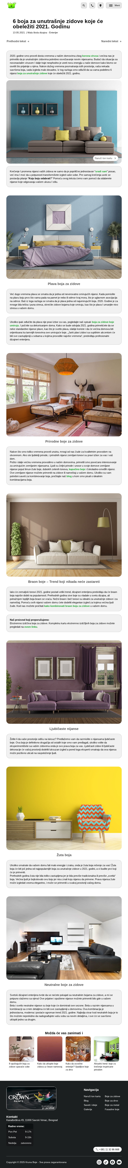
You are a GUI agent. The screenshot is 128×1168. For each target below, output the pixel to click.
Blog (86, 1100)
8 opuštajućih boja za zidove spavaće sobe (19, 1065)
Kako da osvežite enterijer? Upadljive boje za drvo (77, 1066)
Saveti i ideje (90, 1105)
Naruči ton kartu (103, 158)
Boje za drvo (111, 1100)
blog (69, 476)
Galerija (88, 1109)
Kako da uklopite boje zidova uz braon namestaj (49, 1065)
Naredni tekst (109, 41)
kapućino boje (77, 469)
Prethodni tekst (16, 41)
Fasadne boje (112, 1109)
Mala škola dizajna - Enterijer (43, 32)
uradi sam (101, 171)
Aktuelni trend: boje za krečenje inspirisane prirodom (105, 1066)
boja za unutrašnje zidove (32, 73)
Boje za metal (112, 1105)
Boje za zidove (112, 1096)
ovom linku (30, 626)
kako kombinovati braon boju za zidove (67, 606)
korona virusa (90, 55)
